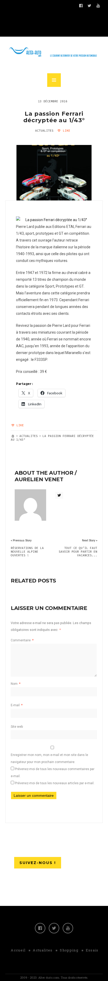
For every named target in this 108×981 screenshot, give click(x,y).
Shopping (69, 950)
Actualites (44, 130)
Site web (17, 726)
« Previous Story (21, 540)
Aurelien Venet (39, 479)
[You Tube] (68, 928)
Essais (92, 950)
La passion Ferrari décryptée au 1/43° (54, 117)
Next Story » (89, 540)
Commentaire (22, 640)
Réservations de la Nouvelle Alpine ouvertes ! (27, 551)
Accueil (18, 950)
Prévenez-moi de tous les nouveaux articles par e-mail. (54, 783)
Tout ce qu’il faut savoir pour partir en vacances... (78, 551)
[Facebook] (40, 928)
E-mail (17, 705)
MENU (54, 80)
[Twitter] (54, 928)
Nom (15, 684)
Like (65, 130)
